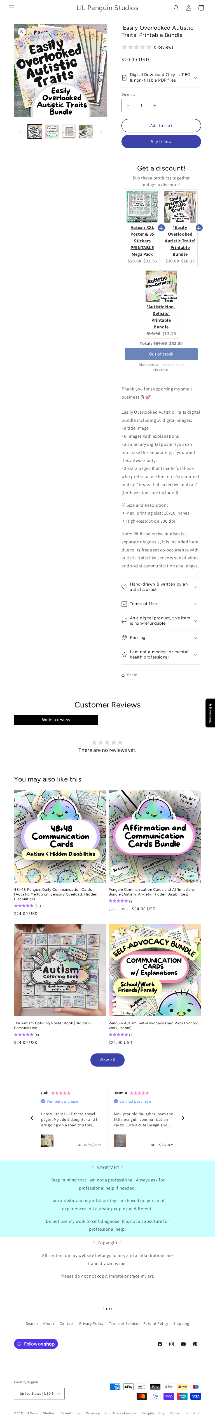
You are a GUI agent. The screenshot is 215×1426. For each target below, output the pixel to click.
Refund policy (71, 1413)
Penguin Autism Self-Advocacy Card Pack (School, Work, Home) (154, 1025)
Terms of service (124, 1413)
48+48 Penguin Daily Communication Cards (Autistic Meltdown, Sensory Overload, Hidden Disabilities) (55, 894)
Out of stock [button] (161, 354)
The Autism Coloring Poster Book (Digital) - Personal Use (53, 1025)
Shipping (181, 1323)
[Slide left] (20, 131)
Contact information (185, 1413)
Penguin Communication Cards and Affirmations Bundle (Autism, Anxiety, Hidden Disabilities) (152, 891)
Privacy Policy (91, 1323)
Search (32, 1323)
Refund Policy (155, 1323)
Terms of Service (123, 1323)
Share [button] (132, 674)
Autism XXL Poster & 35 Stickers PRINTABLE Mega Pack (142, 240)
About (48, 1323)
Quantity (128, 94)
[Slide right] (101, 131)
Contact (67, 1323)
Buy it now (161, 141)
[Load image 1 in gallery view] (35, 131)
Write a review (56, 719)
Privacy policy (96, 1413)
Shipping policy (153, 1413)
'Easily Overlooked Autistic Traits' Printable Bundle (180, 240)
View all (108, 1059)
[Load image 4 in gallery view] (86, 131)
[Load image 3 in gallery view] (69, 131)
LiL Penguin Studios (40, 1413)
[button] (12, 8)
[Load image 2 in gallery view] (52, 131)
